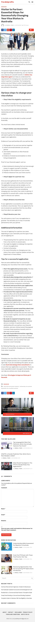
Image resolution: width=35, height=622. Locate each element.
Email (3, 514)
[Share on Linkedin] (13, 30)
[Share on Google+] (8, 30)
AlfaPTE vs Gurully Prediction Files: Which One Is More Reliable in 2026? (16, 455)
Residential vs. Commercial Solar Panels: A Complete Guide (16, 592)
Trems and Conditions (13, 614)
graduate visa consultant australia (10, 388)
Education (4, 6)
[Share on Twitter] (5, 30)
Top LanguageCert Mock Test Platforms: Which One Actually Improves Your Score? (22, 444)
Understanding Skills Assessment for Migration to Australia (23, 544)
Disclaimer (18, 612)
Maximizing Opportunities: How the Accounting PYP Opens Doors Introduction (23, 568)
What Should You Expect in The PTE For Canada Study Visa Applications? (22, 464)
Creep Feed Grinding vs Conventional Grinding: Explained (16, 595)
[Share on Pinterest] (11, 30)
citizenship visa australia (26, 386)
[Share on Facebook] (2, 30)
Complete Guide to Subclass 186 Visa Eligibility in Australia (16, 598)
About (5, 612)
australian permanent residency (11, 386)
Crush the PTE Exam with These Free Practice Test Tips (23, 556)
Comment (4, 487)
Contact (10, 612)
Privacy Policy (27, 612)
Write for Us (25, 614)
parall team (10, 25)
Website (3, 520)
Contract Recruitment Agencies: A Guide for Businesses (16, 587)
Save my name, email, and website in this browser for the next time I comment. (16, 529)
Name (3, 508)
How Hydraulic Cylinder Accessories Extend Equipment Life (16, 589)
